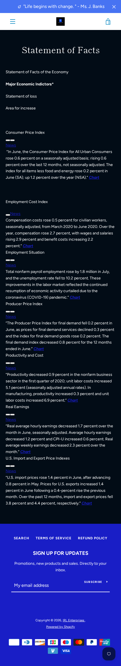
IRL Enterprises (74, 620)
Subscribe (93, 582)
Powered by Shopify (60, 627)
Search (21, 538)
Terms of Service (53, 538)
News (11, 145)
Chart (75, 297)
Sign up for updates (60, 553)
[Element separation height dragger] (8, 140)
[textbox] (60, 133)
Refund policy (92, 538)
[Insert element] (12, 140)
